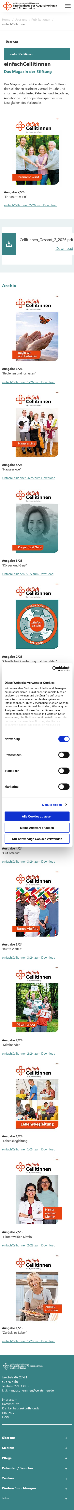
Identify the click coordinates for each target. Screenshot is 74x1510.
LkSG (5, 1417)
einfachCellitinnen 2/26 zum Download (30, 205)
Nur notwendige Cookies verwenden (37, 839)
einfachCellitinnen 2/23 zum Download (28, 1245)
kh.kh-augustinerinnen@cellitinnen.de (28, 1390)
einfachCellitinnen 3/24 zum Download (28, 861)
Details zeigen (52, 804)
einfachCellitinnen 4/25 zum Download (28, 478)
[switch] (63, 755)
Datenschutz (10, 1404)
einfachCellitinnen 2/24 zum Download (28, 1053)
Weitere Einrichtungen (19, 1488)
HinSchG (8, 1413)
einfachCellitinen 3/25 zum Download (27, 574)
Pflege (7, 1458)
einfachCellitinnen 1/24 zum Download (28, 1149)
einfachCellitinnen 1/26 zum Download (28, 382)
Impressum (9, 1399)
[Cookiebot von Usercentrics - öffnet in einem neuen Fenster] (52, 668)
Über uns (21, 19)
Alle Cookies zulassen (37, 816)
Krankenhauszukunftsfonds (20, 1408)
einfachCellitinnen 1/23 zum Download (28, 1341)
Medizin (8, 1448)
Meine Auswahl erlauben (37, 827)
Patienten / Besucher (17, 1468)
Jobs (5, 1498)
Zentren (8, 1478)
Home (6, 19)
